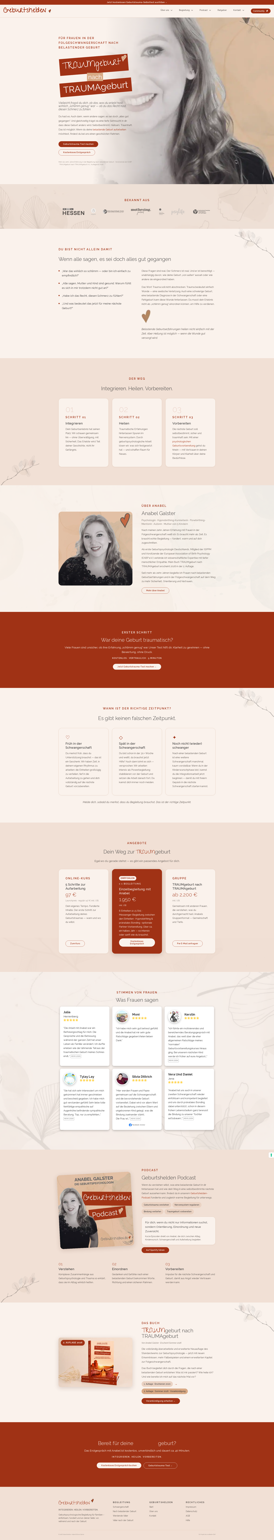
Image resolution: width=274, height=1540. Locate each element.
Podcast (204, 10)
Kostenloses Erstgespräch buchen (119, 1465)
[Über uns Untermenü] (172, 10)
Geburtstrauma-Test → (160, 1465)
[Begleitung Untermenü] (192, 10)
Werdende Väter (120, 1516)
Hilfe (188, 1520)
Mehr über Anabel (155, 590)
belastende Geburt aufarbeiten (109, 129)
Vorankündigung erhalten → (160, 1401)
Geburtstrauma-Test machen (78, 144)
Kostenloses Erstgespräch (76, 152)
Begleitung (184, 10)
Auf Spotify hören (155, 1250)
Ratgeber (222, 10)
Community (259, 11)
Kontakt (237, 10)
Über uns (165, 10)
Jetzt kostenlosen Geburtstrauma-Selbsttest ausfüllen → (137, 2)
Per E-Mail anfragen (187, 943)
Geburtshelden (24, 11)
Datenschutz (191, 1511)
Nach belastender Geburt (124, 1511)
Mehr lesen (75, 1056)
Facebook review (138, 1125)
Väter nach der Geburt (123, 1520)
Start (151, 1507)
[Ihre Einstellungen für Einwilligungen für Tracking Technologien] (271, 1155)
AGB (188, 1516)
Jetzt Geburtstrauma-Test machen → (137, 667)
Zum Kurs (75, 943)
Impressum (191, 1507)
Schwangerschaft (121, 1507)
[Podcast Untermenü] (210, 10)
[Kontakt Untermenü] (243, 10)
